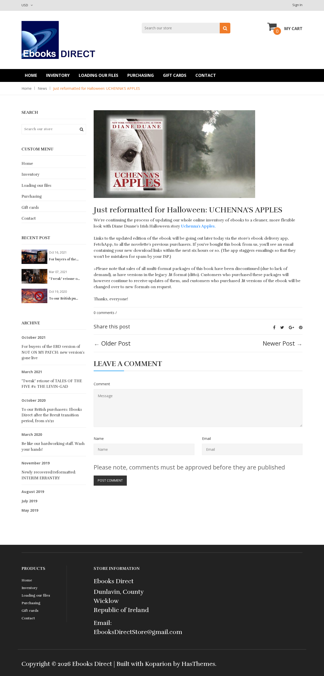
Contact (205, 75)
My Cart (293, 28)
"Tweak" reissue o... (64, 279)
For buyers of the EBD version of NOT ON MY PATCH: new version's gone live (53, 352)
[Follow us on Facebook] (274, 327)
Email (206, 438)
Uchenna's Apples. (198, 226)
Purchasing (140, 75)
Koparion (158, 664)
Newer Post (279, 343)
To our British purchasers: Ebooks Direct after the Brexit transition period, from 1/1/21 (52, 415)
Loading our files (98, 75)
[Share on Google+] (291, 327)
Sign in (297, 5)
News (42, 88)
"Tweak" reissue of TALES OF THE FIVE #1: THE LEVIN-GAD (52, 384)
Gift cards (174, 75)
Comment (102, 383)
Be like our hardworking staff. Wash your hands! (53, 446)
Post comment (110, 480)
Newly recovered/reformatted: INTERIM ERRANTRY (49, 475)
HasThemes (198, 664)
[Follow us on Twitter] (282, 327)
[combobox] (186, 28)
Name (99, 438)
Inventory (58, 75)
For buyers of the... (63, 259)
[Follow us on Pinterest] (300, 327)
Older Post (116, 343)
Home (31, 75)
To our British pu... (63, 299)
